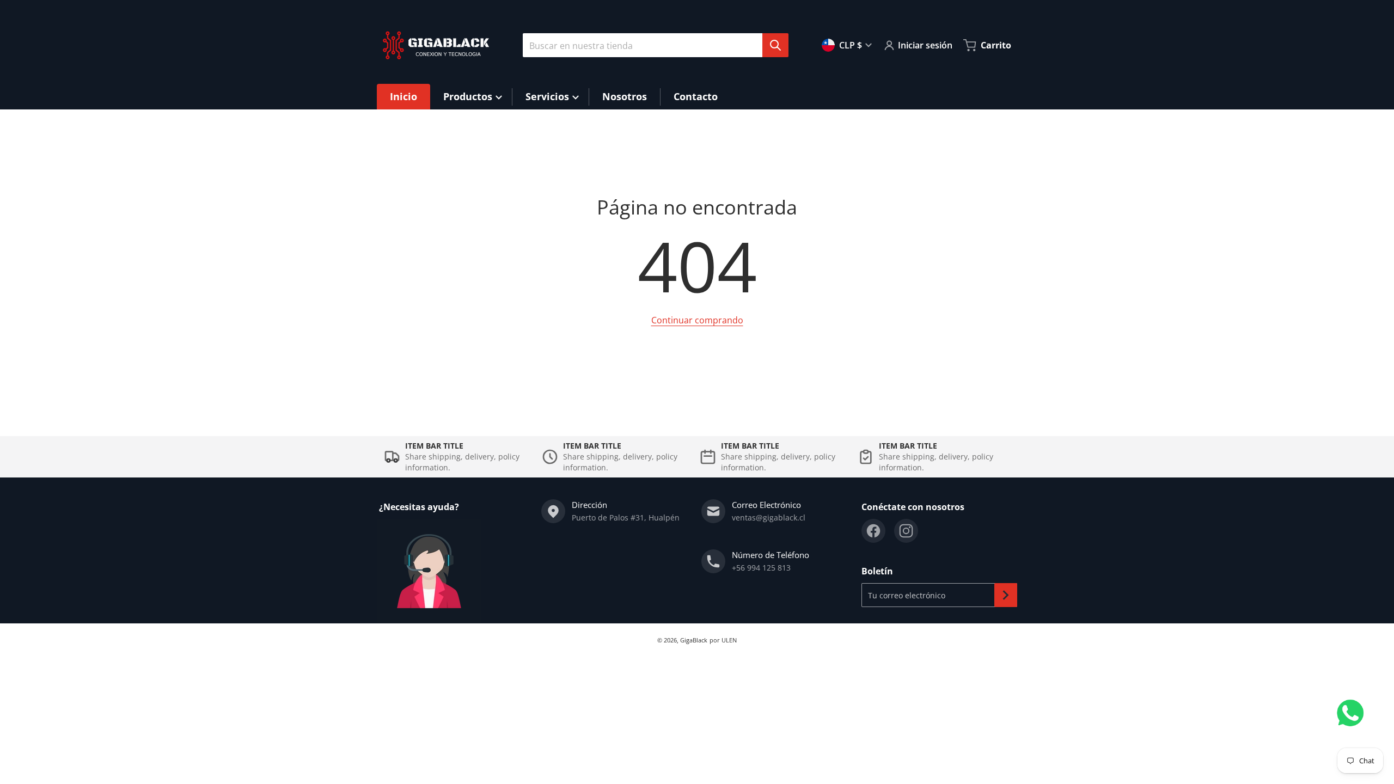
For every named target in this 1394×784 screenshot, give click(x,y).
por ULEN (723, 640)
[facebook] (873, 531)
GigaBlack (693, 640)
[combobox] (651, 45)
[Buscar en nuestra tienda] (775, 45)
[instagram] (906, 531)
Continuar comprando (697, 320)
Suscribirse (1005, 595)
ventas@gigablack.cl (768, 517)
